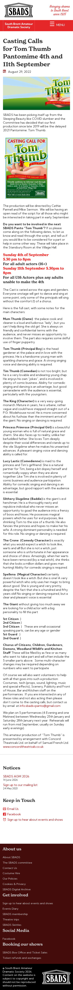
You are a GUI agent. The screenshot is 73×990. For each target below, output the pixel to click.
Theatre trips (11, 919)
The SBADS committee (17, 862)
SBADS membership (15, 914)
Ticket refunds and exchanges (22, 958)
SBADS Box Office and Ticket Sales (25, 952)
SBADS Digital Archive (17, 889)
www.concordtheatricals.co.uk (23, 746)
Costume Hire (11, 873)
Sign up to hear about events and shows (35, 819)
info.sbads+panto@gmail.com (40, 706)
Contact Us (10, 868)
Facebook (14, 814)
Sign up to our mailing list (20, 785)
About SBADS (11, 857)
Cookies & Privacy (14, 884)
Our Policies (10, 878)
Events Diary (10, 908)
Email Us (13, 809)
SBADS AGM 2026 (16, 776)
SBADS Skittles (12, 925)
